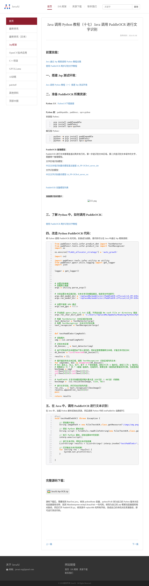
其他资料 (13, 93)
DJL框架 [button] (62, 6)
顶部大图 (13, 101)
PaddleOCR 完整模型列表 (57, 188)
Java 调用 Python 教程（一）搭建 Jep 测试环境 (66, 85)
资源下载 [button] (77, 6)
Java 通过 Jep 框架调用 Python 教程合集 (63, 62)
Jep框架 (13, 44)
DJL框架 (74, 569)
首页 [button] (49, 6)
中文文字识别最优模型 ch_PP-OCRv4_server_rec (67, 174)
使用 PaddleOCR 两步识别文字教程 (61, 66)
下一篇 (135, 544)
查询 (136, 7)
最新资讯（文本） (18, 36)
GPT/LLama (15, 69)
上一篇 (49, 544)
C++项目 (13, 61)
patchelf (12, 85)
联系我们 (69, 573)
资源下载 (83, 569)
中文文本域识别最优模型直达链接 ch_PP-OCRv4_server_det (72, 166)
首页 (67, 569)
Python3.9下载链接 (66, 103)
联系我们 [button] (92, 6)
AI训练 (12, 77)
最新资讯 (13, 28)
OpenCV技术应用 (18, 53)
